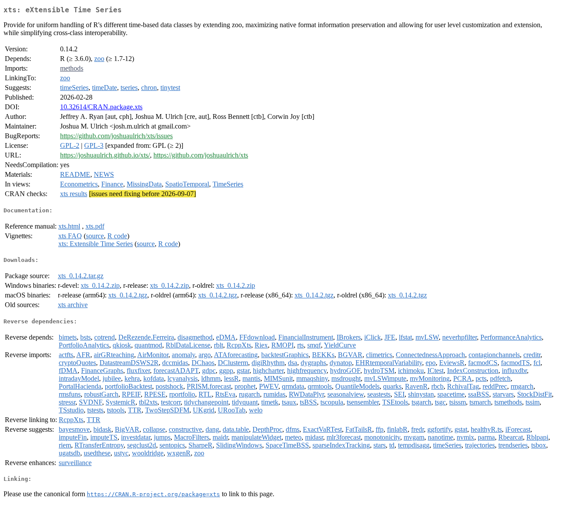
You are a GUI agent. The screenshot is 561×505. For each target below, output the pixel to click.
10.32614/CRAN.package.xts (101, 107)
